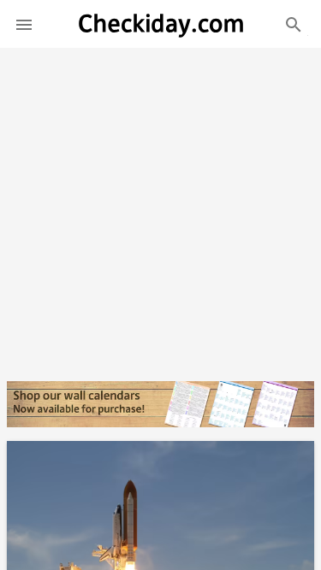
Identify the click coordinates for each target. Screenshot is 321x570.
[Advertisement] (160, 207)
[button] (24, 23)
